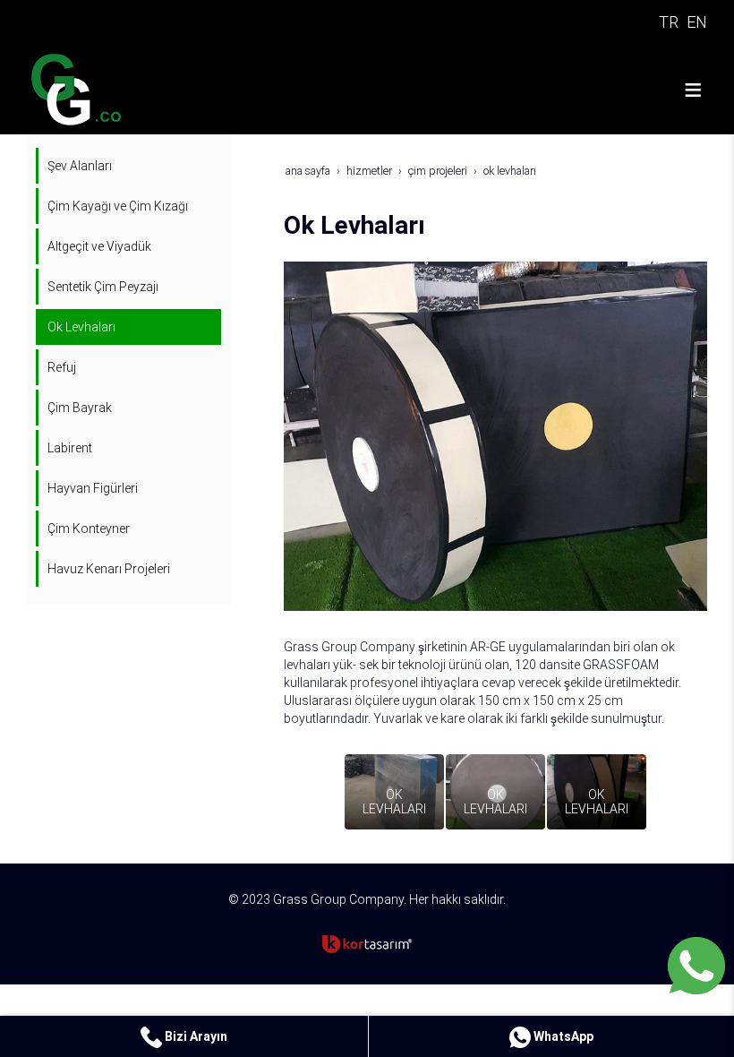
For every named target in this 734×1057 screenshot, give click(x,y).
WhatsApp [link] (562, 1036)
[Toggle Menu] (693, 89)
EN (697, 22)
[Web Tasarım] (367, 944)
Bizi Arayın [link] (194, 1036)
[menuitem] (129, 166)
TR (669, 22)
